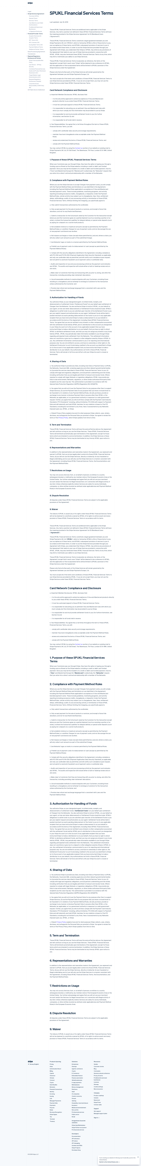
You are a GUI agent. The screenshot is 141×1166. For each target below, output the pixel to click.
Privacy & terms (98, 1075)
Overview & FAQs (34, 16)
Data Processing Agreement (36, 51)
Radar (51, 1110)
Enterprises (75, 1064)
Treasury (52, 1121)
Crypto (52, 1082)
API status (75, 1141)
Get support (97, 1111)
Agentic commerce (77, 1069)
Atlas (51, 1066)
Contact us (78, 148)
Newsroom (97, 1100)
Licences (96, 1082)
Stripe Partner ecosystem (79, 1127)
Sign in (96, 1117)
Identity (52, 1091)
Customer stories (99, 1066)
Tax (51, 1117)
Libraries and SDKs (77, 1145)
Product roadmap (99, 1095)
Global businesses (77, 1080)
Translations (31, 54)
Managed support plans (100, 1113)
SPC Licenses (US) (34, 42)
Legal (29, 11)
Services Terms (33, 20)
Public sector (75, 1114)
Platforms (74, 1089)
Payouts (52, 1107)
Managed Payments (55, 1101)
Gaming (74, 1101)
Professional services (78, 1112)
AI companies (75, 1094)
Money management (77, 1087)
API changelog (76, 1143)
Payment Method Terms (36, 47)
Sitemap (96, 1084)
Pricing (52, 1064)
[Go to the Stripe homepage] (29, 1062)
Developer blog (76, 1150)
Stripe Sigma (53, 1114)
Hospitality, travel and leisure (80, 1103)
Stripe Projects (76, 1148)
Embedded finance (77, 1075)
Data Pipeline (53, 1085)
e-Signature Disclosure (35, 31)
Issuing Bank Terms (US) (36, 45)
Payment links (54, 1103)
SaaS (73, 1091)
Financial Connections (56, 1089)
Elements (52, 1087)
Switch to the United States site (108, 1162)
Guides (96, 1064)
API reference (76, 1138)
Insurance (74, 1105)
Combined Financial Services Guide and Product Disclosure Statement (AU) (37, 71)
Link (51, 1098)
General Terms (33, 18)
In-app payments (76, 1082)
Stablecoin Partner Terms (36, 49)
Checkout (52, 1075)
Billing (51, 1071)
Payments (53, 1105)
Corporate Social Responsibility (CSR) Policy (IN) (36, 85)
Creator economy (77, 1096)
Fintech (74, 1098)
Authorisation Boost (55, 1069)
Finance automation (77, 1078)
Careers (96, 1098)
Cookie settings (98, 1086)
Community (97, 1071)
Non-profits (75, 1110)
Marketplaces (76, 1085)
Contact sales (98, 1104)
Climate (52, 1078)
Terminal (52, 1119)
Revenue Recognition (56, 1112)
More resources (98, 1089)
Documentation (76, 1136)
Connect (52, 1080)
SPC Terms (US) (33, 40)
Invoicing (52, 1094)
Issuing (52, 1096)
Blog (95, 1069)
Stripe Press (97, 1102)
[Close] (138, 1157)
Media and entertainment (79, 1107)
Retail (73, 1117)
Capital (52, 1073)
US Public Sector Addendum (36, 90)
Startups (74, 1066)
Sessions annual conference (102, 1073)
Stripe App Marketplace (78, 1125)
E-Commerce (75, 1073)
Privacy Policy (63, 418)
